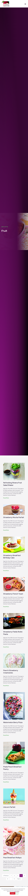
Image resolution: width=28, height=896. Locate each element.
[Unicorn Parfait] (14, 796)
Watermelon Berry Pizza (12, 722)
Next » (19, 879)
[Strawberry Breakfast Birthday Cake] (14, 544)
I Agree (12, 893)
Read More (6, 498)
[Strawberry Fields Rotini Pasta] (14, 621)
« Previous (5, 875)
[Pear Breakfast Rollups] (14, 840)
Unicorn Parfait (9, 807)
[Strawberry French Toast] (14, 584)
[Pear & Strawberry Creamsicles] (14, 660)
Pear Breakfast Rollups (12, 857)
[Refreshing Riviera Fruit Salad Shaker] (14, 471)
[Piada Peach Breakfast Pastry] (14, 753)
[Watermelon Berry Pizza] (14, 706)
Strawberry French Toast (13, 594)
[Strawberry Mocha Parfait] (14, 509)
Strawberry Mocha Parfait (13, 517)
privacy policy (16, 891)
